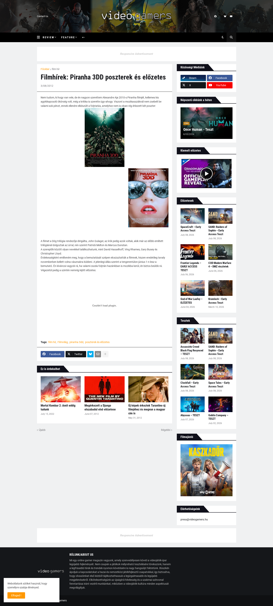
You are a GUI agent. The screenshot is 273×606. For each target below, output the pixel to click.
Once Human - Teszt (198, 129)
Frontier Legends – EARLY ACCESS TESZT (191, 266)
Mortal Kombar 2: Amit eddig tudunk (58, 407)
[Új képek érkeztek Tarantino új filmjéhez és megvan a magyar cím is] (148, 389)
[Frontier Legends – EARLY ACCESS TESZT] (193, 252)
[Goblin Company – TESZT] (220, 404)
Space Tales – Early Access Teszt (219, 384)
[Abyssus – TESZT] (193, 404)
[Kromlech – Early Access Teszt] (220, 288)
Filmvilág (63, 342)
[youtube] (231, 16)
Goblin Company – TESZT (218, 417)
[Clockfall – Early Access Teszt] (193, 372)
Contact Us (42, 16)
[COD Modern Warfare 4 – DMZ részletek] (220, 252)
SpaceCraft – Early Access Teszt (191, 228)
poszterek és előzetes (97, 342)
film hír (56, 69)
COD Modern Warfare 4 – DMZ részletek (219, 264)
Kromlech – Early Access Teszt (217, 300)
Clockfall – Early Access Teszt (190, 384)
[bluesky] (225, 16)
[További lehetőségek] (105, 354)
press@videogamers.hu (194, 519)
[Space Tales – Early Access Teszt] (220, 372)
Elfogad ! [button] (16, 595)
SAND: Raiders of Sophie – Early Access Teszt (217, 230)
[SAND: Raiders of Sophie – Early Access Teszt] (220, 216)
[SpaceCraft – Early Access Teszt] (193, 216)
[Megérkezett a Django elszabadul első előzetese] (104, 389)
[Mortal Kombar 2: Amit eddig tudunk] (61, 389)
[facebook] (215, 16)
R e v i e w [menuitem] (48, 37)
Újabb (42, 429)
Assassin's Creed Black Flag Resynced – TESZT (192, 350)
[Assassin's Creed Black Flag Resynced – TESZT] (193, 336)
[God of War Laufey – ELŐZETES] (193, 288)
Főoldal (45, 69)
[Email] (98, 354)
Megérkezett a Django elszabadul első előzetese (100, 407)
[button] (40, 37)
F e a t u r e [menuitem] (67, 37)
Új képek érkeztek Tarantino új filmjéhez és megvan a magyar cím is (146, 409)
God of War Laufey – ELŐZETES (191, 300)
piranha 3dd (76, 342)
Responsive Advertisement (136, 54)
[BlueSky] (90, 354)
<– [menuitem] (83, 37)
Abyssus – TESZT (190, 415)
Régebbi (165, 429)
